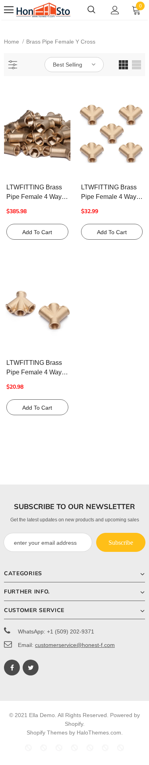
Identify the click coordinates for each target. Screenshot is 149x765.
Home (11, 41)
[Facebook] (12, 667)
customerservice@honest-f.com (75, 645)
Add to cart (37, 232)
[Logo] (43, 10)
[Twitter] (31, 667)
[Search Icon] (91, 10)
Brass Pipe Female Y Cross (60, 41)
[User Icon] (115, 10)
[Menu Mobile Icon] (9, 10)
